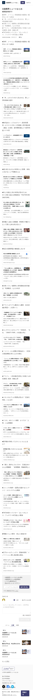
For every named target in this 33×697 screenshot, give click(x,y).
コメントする (24, 620)
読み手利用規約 (6, 678)
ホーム (7, 625)
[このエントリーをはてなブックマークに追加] (12, 686)
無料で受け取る (24, 587)
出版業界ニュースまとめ (12, 3)
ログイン (28, 2)
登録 (23, 2)
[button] (3, 600)
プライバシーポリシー (7, 680)
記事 (13, 625)
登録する (24, 693)
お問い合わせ (5, 685)
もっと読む (6, 661)
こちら (16, 591)
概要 (17, 625)
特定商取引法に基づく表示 (8, 683)
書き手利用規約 (6, 676)
